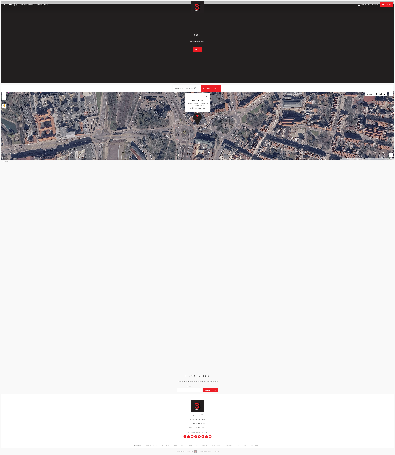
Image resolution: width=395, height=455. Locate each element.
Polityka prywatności (244, 445)
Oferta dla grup (178, 445)
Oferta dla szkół (193, 445)
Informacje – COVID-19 (142, 445)
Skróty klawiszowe (347, 158)
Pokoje (205, 445)
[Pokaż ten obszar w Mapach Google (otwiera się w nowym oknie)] (5, 158)
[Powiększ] (4, 94)
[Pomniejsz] (4, 98)
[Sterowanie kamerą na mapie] (391, 155)
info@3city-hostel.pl (200, 432)
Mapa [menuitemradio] (369, 94)
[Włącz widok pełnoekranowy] (391, 94)
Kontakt (258, 445)
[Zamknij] (206, 96)
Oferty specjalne (217, 445)
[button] (197, 119)
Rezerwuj (388, 4)
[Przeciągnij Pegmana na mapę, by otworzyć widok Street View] (4, 106)
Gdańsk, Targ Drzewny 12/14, (30, 4)
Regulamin (230, 445)
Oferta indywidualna (161, 445)
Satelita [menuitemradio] (380, 94)
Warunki (391, 158)
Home (197, 49)
